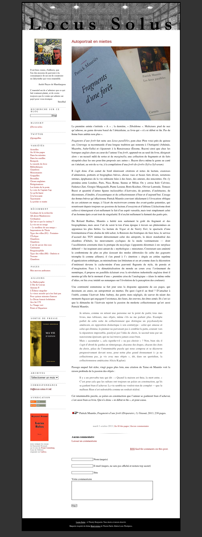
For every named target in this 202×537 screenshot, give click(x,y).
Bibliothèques (36, 167)
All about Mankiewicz (40, 216)
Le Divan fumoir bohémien (42, 299)
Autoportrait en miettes (92, 41)
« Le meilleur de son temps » (43, 227)
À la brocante (36, 196)
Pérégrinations (36, 184)
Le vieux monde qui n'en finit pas (45, 293)
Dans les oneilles (37, 158)
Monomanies (36, 173)
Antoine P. (35, 288)
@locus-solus (36, 127)
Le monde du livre (38, 164)
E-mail (97, 466)
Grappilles (34, 176)
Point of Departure (38, 308)
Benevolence (95, 526)
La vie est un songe (39, 224)
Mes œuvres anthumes (40, 270)
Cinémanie (35, 248)
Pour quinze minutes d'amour (43, 296)
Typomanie (35, 199)
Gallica (43, 452)
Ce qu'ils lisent (36, 193)
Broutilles (34, 178)
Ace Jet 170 (35, 302)
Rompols (34, 161)
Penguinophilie (37, 251)
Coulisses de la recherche (41, 213)
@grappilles (35, 138)
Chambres (34, 170)
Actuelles (34, 149)
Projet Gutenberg (47, 448)
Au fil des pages (37, 152)
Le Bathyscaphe (37, 282)
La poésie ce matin (38, 202)
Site (96, 472)
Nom (96, 459)
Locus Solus (80, 522)
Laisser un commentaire (84, 441)
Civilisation (35, 219)
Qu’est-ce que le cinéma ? (42, 222)
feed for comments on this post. (149, 449)
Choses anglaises (37, 181)
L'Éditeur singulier (38, 291)
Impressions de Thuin (40, 230)
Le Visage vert (36, 305)
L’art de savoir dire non (41, 245)
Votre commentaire (82, 479)
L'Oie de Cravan (37, 285)
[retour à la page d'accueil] (48, 64)
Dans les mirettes (37, 155)
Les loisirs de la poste (40, 187)
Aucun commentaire (139, 426)
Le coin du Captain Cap (41, 190)
